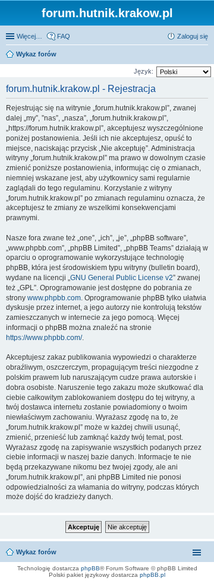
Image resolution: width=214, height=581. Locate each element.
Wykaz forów (36, 551)
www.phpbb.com (54, 298)
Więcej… (29, 36)
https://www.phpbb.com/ (44, 338)
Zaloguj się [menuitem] (192, 36)
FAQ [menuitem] (63, 36)
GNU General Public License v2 (121, 278)
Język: (143, 71)
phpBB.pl (152, 575)
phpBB (90, 568)
